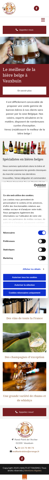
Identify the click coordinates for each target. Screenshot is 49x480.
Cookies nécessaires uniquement (24, 292)
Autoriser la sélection (24, 285)
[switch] (42, 241)
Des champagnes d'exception (24, 357)
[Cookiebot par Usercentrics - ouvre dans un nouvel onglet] (34, 186)
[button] (24, 20)
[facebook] (36, 8)
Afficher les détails (32, 269)
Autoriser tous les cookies (24, 277)
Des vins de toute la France (24, 318)
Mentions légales (33, 470)
